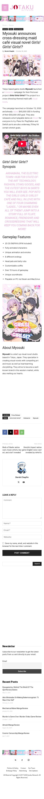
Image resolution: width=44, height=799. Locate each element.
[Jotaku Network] (22, 7)
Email (4, 661)
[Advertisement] (22, 393)
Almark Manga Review (11, 725)
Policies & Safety (12, 768)
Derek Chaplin (9, 51)
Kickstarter (9, 92)
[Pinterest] (16, 432)
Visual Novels (19, 29)
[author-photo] (22, 474)
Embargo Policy (11, 771)
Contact (23, 768)
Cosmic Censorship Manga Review (15, 733)
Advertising (23, 771)
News (11, 29)
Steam (35, 118)
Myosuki (35, 418)
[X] (10, 432)
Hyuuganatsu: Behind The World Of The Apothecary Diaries (17, 688)
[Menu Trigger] (5, 7)
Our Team (31, 768)
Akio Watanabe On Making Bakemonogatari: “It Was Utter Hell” (20, 698)
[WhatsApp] (21, 432)
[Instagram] (28, 760)
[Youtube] (25, 482)
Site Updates (33, 771)
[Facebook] (4, 432)
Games (11, 25)
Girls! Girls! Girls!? (15, 418)
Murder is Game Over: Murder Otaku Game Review (21, 717)
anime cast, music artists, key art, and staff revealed (11, 450)
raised (15, 111)
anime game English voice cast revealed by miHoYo (32, 450)
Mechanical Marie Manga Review (15, 708)
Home (4, 25)
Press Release (15, 415)
